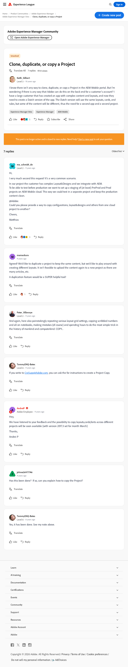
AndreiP (21, 408)
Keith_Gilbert (23, 77)
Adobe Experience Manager (43, 13)
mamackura (23, 255)
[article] (63, 201)
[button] (109, 15)
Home (5, 13)
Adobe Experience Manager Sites (15, 16)
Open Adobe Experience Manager (31, 37)
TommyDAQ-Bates (26, 364)
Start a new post (85, 139)
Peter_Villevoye (24, 312)
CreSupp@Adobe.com (36, 372)
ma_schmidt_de (25, 164)
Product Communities (19, 13)
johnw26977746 (24, 472)
